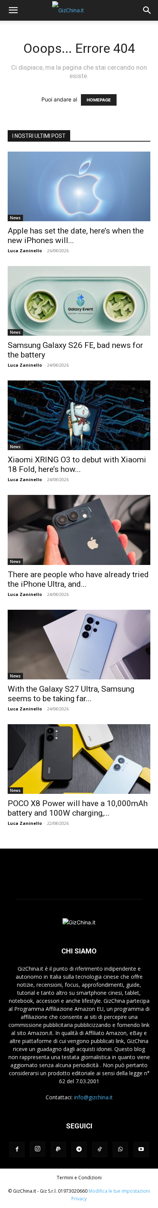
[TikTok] (99, 1149)
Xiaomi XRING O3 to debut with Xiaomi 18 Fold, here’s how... (77, 464)
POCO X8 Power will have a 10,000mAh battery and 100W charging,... (78, 808)
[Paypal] (58, 1149)
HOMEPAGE (99, 100)
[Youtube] (141, 1149)
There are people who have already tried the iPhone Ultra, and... (78, 579)
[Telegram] (79, 1149)
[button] (13, 10)
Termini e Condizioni (79, 1177)
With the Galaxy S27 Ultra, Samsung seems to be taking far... (71, 693)
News (15, 217)
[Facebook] (17, 1149)
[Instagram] (37, 1149)
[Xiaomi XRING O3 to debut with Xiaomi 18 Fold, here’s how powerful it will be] (79, 415)
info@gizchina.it (93, 1097)
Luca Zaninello (25, 250)
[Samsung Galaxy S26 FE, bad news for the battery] (79, 301)
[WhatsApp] (120, 1149)
